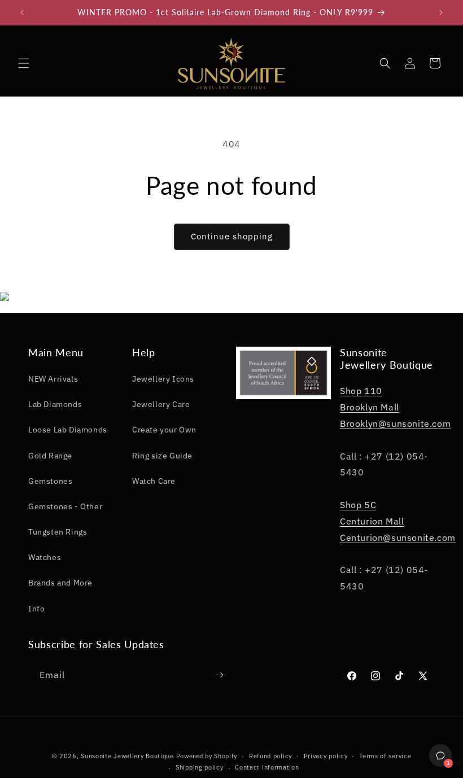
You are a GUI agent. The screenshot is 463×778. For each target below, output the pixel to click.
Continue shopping (232, 236)
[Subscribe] (219, 675)
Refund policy (270, 756)
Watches (44, 557)
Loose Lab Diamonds (67, 430)
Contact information (267, 767)
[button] (23, 63)
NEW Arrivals (53, 379)
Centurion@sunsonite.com (398, 537)
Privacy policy (326, 756)
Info (36, 609)
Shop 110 (361, 390)
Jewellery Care (161, 404)
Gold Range (50, 456)
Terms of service (385, 756)
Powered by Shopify (207, 756)
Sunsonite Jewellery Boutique (127, 756)
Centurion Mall (372, 521)
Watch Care (154, 481)
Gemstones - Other (65, 506)
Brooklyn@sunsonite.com (395, 423)
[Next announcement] (441, 12)
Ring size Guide (162, 456)
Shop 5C (358, 504)
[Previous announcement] (22, 12)
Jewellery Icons (163, 379)
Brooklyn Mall (369, 407)
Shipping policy (200, 767)
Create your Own (164, 430)
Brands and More (60, 583)
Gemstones (50, 481)
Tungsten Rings (57, 532)
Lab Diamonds (55, 404)
